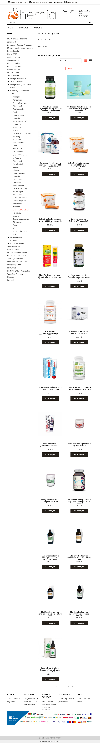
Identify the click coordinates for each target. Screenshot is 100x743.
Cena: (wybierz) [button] (43, 46)
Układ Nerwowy (19, 173)
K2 (14, 228)
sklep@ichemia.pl (72, 2)
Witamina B (17, 161)
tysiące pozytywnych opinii (19, 2)
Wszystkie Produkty (15, 274)
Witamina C (17, 179)
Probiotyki (17, 127)
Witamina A (17, 149)
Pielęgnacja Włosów (18, 78)
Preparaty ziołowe (20, 103)
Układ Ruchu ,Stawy (21, 210)
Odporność (17, 124)
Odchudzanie (18, 109)
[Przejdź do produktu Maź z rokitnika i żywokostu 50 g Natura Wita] (79, 424)
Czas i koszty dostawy (49, 704)
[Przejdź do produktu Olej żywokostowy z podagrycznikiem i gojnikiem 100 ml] (50, 536)
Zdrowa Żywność (17, 81)
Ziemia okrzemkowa (21, 219)
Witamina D (17, 194)
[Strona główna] (31, 14)
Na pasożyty (18, 191)
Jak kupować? (63, 701)
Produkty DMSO (13, 72)
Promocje (11, 280)
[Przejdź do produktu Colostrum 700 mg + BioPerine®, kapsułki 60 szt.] (79, 199)
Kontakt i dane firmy (83, 698)
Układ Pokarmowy (20, 188)
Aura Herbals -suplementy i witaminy (19, 167)
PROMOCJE (11, 268)
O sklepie (79, 701)
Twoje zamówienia (31, 698)
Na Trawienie (18, 152)
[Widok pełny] (90, 61)
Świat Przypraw (13, 246)
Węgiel (15, 112)
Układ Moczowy (19, 115)
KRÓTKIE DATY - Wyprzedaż (18, 271)
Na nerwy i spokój (20, 121)
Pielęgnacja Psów (14, 265)
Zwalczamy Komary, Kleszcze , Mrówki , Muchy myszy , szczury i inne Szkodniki (20, 48)
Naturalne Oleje (13, 69)
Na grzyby (17, 213)
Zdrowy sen (17, 222)
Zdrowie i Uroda (13, 75)
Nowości (10, 277)
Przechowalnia (29, 705)
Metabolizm (17, 158)
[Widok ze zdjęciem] (85, 61)
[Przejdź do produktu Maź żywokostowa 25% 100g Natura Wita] (50, 480)
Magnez (16, 216)
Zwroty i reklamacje (14, 698)
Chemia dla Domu (14, 66)
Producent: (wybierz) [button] (45, 40)
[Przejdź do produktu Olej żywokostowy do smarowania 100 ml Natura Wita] (79, 536)
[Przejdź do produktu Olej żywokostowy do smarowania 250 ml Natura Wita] (50, 592)
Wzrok (15, 130)
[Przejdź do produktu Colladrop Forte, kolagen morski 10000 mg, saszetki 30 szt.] (50, 199)
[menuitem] (12, 27)
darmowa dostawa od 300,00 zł (41, 2)
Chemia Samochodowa (16, 255)
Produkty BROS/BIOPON (17, 262)
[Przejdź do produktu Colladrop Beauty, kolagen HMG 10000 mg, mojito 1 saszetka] (79, 87)
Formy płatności (47, 701)
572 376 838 (59, 2)
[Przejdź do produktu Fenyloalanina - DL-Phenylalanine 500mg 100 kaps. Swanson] (79, 255)
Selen (15, 145)
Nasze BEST (12, 54)
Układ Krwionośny (20, 155)
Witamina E (17, 106)
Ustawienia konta (30, 701)
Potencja (16, 118)
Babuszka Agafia (17, 243)
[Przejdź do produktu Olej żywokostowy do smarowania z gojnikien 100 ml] (79, 592)
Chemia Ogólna (13, 63)
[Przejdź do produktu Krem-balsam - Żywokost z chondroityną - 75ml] (50, 367)
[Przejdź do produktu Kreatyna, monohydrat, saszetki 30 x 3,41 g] (79, 311)
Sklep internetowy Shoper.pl (50, 741)
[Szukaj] (90, 22)
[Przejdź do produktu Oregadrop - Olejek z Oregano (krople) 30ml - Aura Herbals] (50, 648)
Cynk (15, 225)
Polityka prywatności (66, 698)
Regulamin (11, 701)
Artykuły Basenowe (15, 258)
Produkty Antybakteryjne (17, 252)
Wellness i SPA (13, 249)
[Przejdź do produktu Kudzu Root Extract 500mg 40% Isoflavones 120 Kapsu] (79, 367)
